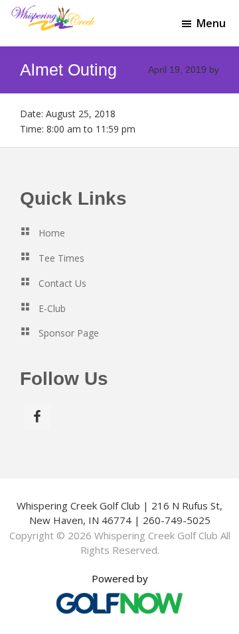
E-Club (52, 308)
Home (52, 233)
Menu (211, 23)
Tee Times (61, 258)
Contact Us (62, 283)
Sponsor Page (69, 333)
